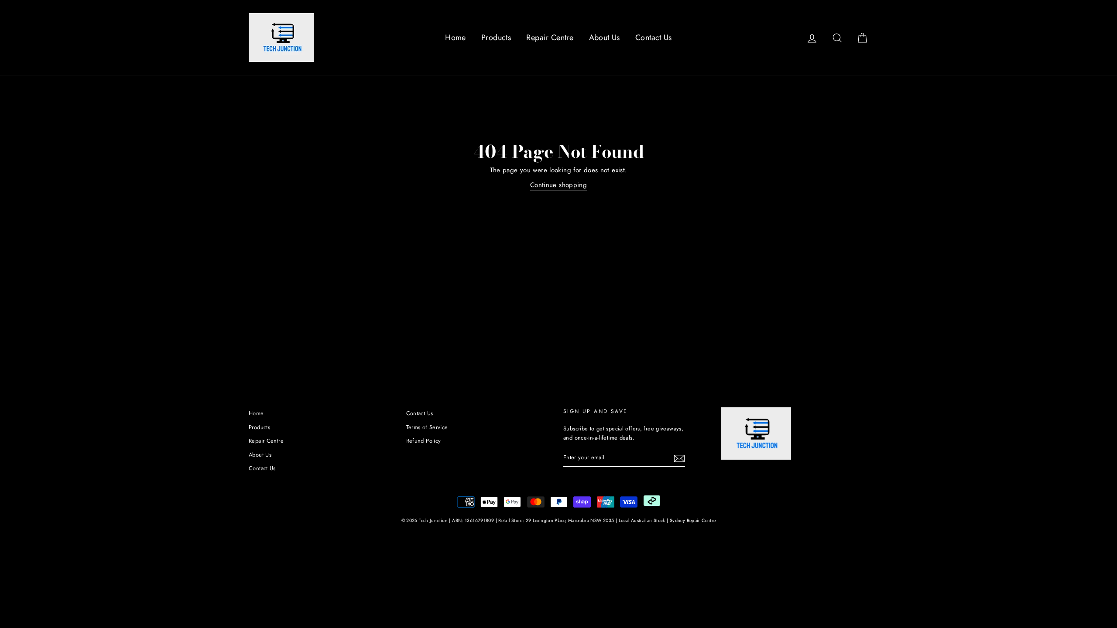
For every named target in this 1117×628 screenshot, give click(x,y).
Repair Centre (549, 37)
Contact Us (653, 37)
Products (496, 37)
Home (455, 37)
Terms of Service (427, 427)
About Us (604, 37)
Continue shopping (558, 185)
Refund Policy (423, 441)
